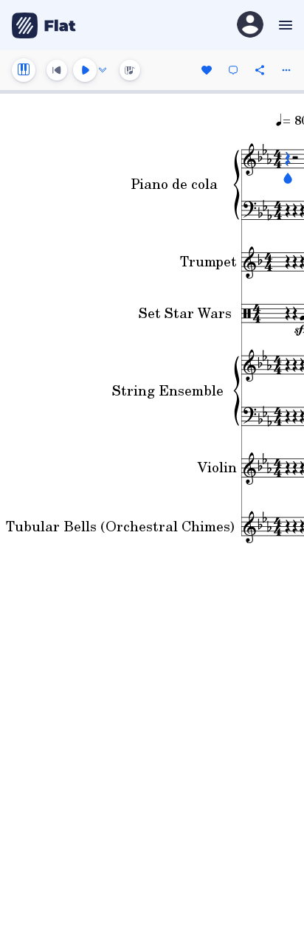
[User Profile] (250, 25)
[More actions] (286, 70)
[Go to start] (56, 70)
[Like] (206, 70)
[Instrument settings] (23, 70)
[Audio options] (102, 70)
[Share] (260, 70)
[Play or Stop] (85, 70)
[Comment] (233, 70)
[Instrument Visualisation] (130, 70)
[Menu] (283, 25)
